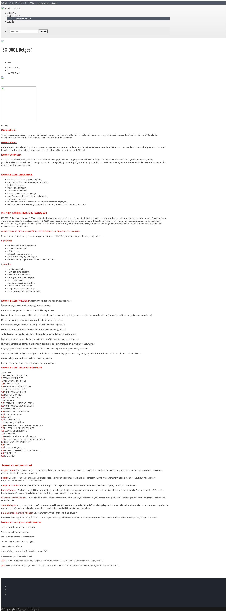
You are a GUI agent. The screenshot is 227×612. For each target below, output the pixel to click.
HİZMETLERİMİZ (13, 67)
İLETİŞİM (10, 21)
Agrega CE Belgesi (23, 18)
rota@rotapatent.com (47, 3)
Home (9, 62)
